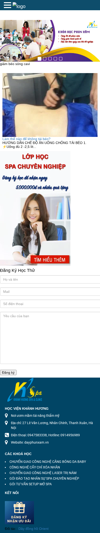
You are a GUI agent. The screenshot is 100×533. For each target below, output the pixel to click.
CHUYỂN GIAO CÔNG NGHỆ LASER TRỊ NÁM (42, 473)
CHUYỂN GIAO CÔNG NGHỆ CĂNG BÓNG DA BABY (47, 462)
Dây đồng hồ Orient (33, 529)
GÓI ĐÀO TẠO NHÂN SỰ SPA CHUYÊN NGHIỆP (44, 478)
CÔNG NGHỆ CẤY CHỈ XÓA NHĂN (34, 467)
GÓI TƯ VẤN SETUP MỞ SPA (30, 484)
